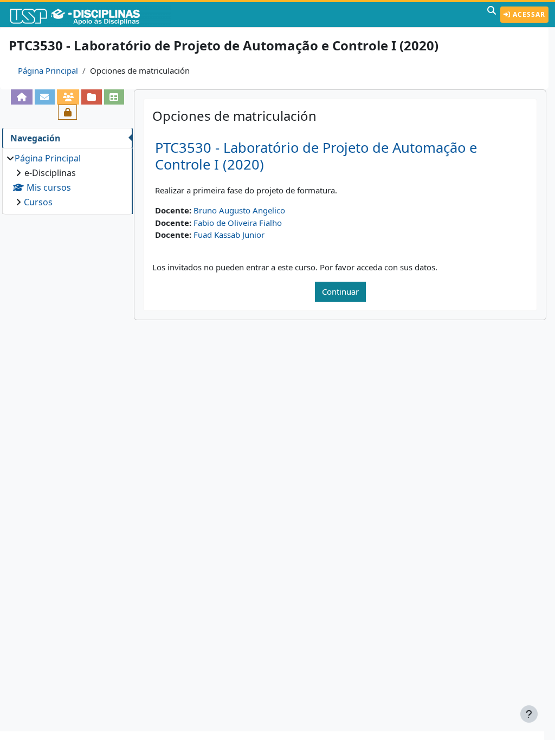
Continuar (340, 291)
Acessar (528, 14)
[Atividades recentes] (91, 97)
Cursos (38, 202)
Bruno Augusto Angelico (239, 210)
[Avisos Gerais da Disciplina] (45, 97)
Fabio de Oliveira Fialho (237, 222)
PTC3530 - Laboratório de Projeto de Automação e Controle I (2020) (316, 156)
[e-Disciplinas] (91, 14)
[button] (491, 15)
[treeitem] (67, 180)
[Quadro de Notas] (114, 97)
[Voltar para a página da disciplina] (21, 97)
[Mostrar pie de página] (529, 714)
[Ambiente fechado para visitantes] (67, 112)
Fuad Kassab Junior (228, 234)
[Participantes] (68, 97)
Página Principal (48, 70)
